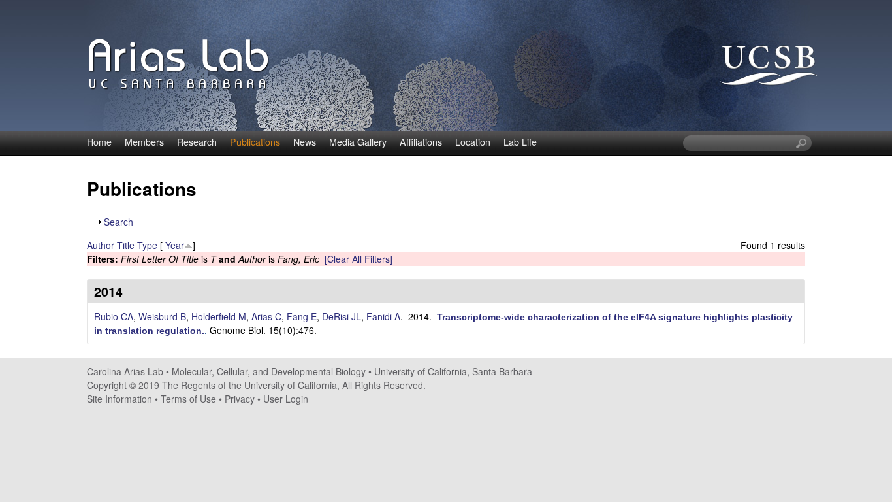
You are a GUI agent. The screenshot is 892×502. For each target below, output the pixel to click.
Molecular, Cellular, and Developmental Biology (269, 371)
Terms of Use (188, 398)
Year (174, 245)
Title (126, 245)
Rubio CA (113, 316)
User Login (285, 398)
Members (144, 141)
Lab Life (520, 141)
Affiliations (421, 141)
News (304, 141)
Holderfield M (218, 316)
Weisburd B (162, 316)
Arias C (266, 316)
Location (472, 141)
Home (99, 141)
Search (118, 221)
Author (100, 245)
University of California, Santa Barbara (453, 371)
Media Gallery (358, 141)
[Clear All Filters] (358, 258)
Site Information (119, 398)
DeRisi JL (341, 316)
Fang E (302, 316)
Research (197, 141)
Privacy (240, 398)
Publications (255, 141)
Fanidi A (383, 316)
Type (147, 245)
